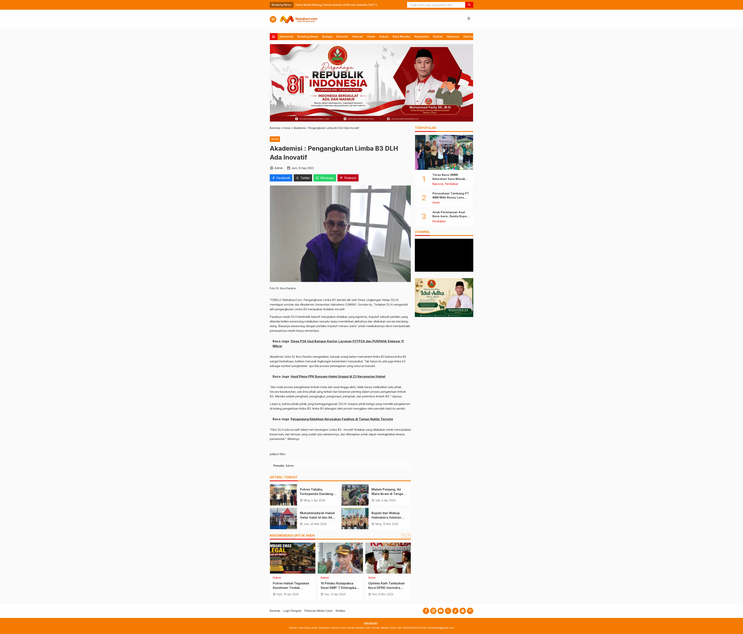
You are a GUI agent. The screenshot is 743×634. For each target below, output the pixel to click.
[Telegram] (463, 611)
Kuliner (438, 36)
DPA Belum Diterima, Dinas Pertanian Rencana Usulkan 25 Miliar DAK (387, 587)
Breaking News (307, 36)
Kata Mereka (401, 36)
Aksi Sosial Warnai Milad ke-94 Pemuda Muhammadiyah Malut (361, 4)
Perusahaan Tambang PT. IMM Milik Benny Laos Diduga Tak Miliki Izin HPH (451, 197)
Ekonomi (342, 36)
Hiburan (357, 36)
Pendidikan (279, 577)
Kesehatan (421, 36)
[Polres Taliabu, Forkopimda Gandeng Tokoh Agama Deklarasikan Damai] (283, 495)
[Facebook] (426, 611)
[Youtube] (440, 611)
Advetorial (286, 36)
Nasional (453, 36)
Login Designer (292, 610)
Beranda (275, 610)
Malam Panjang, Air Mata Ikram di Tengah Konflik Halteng (388, 493)
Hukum (384, 36)
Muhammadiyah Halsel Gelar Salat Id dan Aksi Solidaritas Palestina (317, 517)
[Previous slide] (403, 535)
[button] (469, 5)
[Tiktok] (455, 611)
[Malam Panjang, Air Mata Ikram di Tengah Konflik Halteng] (355, 495)
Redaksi (340, 610)
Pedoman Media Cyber (319, 610)
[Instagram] (433, 611)
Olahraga (469, 36)
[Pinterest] (470, 611)
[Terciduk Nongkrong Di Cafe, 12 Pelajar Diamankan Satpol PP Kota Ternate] (292, 558)
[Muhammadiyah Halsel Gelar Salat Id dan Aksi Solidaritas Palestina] (283, 518)
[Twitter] (448, 611)
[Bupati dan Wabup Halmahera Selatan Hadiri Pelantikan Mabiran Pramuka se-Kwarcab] (355, 518)
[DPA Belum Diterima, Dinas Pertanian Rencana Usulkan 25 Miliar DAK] (388, 558)
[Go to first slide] (409, 535)
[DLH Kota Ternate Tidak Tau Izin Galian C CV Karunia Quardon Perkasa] (340, 558)
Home (371, 36)
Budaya (327, 36)
